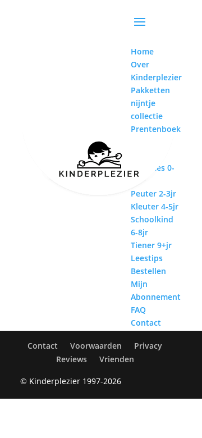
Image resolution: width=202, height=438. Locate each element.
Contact (42, 345)
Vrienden (116, 359)
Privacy (148, 345)
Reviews (71, 359)
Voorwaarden (96, 345)
